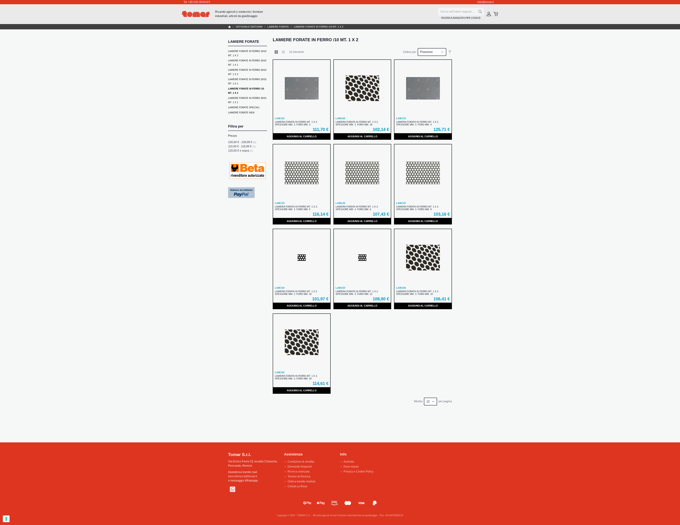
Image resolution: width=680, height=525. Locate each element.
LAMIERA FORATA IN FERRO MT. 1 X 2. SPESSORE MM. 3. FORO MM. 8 (417, 208)
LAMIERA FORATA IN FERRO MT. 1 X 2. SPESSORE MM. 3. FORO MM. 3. (296, 123)
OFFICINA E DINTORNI (249, 26)
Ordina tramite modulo (301, 481)
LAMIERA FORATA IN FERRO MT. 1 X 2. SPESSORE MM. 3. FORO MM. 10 (296, 292)
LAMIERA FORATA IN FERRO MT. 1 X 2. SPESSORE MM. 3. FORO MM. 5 (296, 208)
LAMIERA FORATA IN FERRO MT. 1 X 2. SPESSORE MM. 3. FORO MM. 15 (417, 292)
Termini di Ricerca (299, 476)
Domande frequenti (300, 466)
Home (229, 26)
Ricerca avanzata (299, 471)
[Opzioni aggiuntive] (241, 192)
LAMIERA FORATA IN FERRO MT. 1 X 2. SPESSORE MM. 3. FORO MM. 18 (357, 123)
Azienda (349, 461)
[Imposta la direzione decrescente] (450, 52)
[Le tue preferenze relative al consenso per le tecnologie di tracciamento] (6, 518)
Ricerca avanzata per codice (461, 17)
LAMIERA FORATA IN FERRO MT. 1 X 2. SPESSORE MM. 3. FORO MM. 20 (296, 377)
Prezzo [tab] (232, 135)
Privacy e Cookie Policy (358, 471)
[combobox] (461, 12)
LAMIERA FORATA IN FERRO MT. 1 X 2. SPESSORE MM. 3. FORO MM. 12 (357, 292)
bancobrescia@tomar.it (242, 476)
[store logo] (195, 14)
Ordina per (409, 51)
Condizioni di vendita (301, 461)
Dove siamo (351, 466)
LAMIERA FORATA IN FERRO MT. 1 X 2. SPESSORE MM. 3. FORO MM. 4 (417, 123)
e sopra (240, 150)
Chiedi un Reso (297, 486)
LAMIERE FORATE (278, 26)
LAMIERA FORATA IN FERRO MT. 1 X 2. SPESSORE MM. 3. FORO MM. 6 (357, 208)
